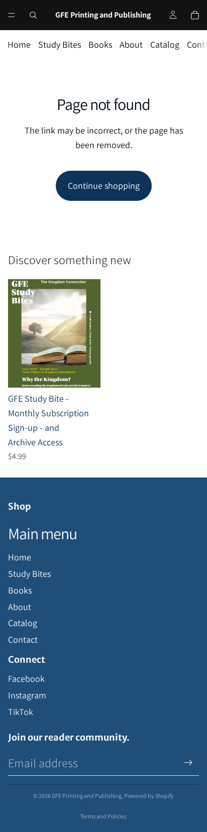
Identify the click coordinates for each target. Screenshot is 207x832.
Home (19, 44)
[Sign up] (188, 762)
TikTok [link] (20, 712)
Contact (23, 639)
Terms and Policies (103, 816)
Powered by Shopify (149, 795)
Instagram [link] (27, 695)
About (131, 44)
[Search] (33, 15)
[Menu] (11, 15)
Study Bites (59, 44)
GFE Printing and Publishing (87, 795)
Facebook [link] (26, 678)
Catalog (164, 44)
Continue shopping (104, 185)
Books (100, 44)
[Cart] (195, 15)
